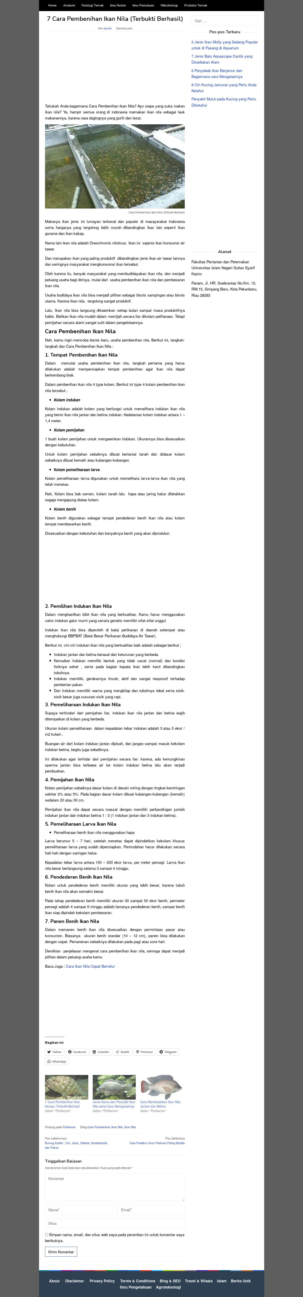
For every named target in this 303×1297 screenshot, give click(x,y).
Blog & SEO (170, 1280)
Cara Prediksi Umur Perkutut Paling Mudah (157, 1140)
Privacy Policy (102, 1280)
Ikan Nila (130, 1127)
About (54, 1280)
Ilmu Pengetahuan (136, 1287)
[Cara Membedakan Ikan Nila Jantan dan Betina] (161, 1087)
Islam (221, 1280)
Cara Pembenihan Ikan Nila (105, 1127)
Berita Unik (241, 1280)
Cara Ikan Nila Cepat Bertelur (90, 966)
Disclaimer (74, 1280)
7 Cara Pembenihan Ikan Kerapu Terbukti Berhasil (62, 1104)
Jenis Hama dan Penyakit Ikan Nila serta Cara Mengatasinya (114, 1104)
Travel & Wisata (198, 1280)
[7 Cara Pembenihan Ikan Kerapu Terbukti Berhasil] (66, 1087)
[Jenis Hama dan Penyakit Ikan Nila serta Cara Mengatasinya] (114, 1087)
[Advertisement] (115, 70)
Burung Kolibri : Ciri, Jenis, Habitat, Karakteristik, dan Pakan (76, 1143)
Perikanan (69, 1127)
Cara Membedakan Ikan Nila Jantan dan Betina (160, 1104)
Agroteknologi (168, 1287)
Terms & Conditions (137, 1280)
